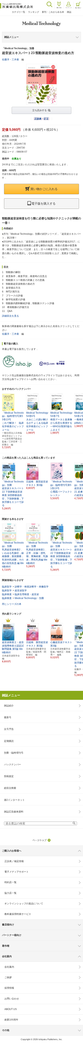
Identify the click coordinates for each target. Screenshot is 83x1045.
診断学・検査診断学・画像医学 (32, 586)
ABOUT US (10, 1009)
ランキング (33, 12)
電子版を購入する (43, 203)
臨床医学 (7, 586)
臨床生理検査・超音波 (27, 594)
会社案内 (9, 966)
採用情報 (9, 988)
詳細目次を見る (10, 315)
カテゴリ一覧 (18, 12)
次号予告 (9, 729)
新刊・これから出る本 (53, 12)
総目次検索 (10, 788)
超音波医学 (21, 590)
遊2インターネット (14, 800)
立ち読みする (39, 110)
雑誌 (69, 12)
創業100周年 (11, 1019)
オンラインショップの (23, 903)
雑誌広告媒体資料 (13, 811)
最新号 (7, 717)
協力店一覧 (10, 893)
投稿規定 (9, 776)
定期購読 (9, 741)
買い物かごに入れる (44, 189)
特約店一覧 (10, 882)
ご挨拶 (8, 977)
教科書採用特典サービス (17, 914)
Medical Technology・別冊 (29, 598)
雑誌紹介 (9, 705)
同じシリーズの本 (11, 604)
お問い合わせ (11, 998)
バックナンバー (12, 764)
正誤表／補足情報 (14, 861)
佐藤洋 (5, 59)
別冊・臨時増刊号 (13, 752)
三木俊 (15, 59)
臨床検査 (7, 594)
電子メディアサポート (16, 871)
